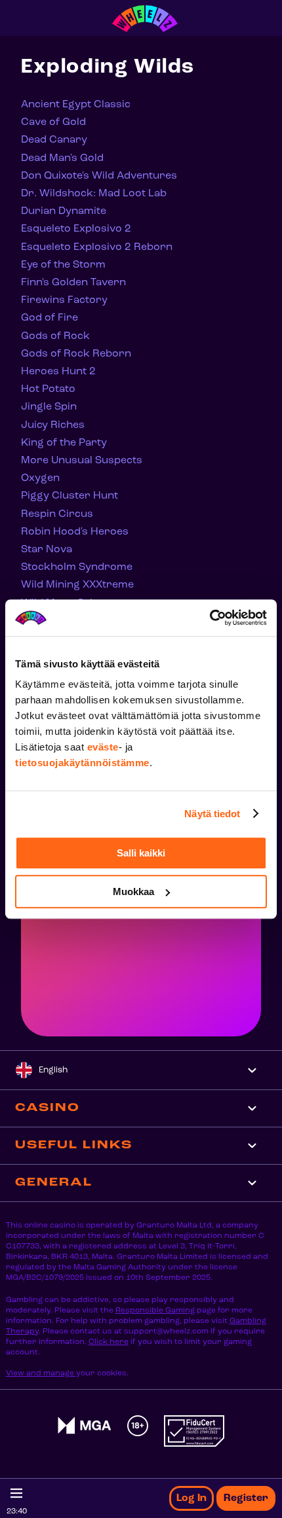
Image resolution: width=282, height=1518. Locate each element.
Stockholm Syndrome (76, 567)
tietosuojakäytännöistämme (82, 762)
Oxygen (40, 478)
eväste (103, 746)
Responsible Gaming (155, 1311)
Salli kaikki (141, 852)
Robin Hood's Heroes (75, 532)
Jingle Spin (49, 407)
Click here (109, 1342)
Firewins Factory (64, 300)
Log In (191, 1498)
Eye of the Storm (63, 265)
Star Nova (46, 549)
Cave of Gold (53, 122)
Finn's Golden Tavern (73, 282)
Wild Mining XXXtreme (77, 585)
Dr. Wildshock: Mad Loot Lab (94, 193)
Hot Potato (48, 389)
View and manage (41, 1373)
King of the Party (64, 443)
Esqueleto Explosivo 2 (76, 229)
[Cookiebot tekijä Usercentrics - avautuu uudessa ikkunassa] (209, 617)
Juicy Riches (53, 425)
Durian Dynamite (63, 211)
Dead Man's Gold (62, 158)
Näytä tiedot (212, 813)
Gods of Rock (55, 336)
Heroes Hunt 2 (58, 371)
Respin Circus (57, 514)
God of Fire (49, 318)
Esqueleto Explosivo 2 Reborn (96, 247)
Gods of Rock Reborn (76, 354)
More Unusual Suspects (81, 460)
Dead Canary (54, 140)
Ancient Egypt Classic (76, 104)
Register (246, 1498)
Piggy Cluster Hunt (69, 496)
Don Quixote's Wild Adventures (99, 176)
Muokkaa (133, 891)
